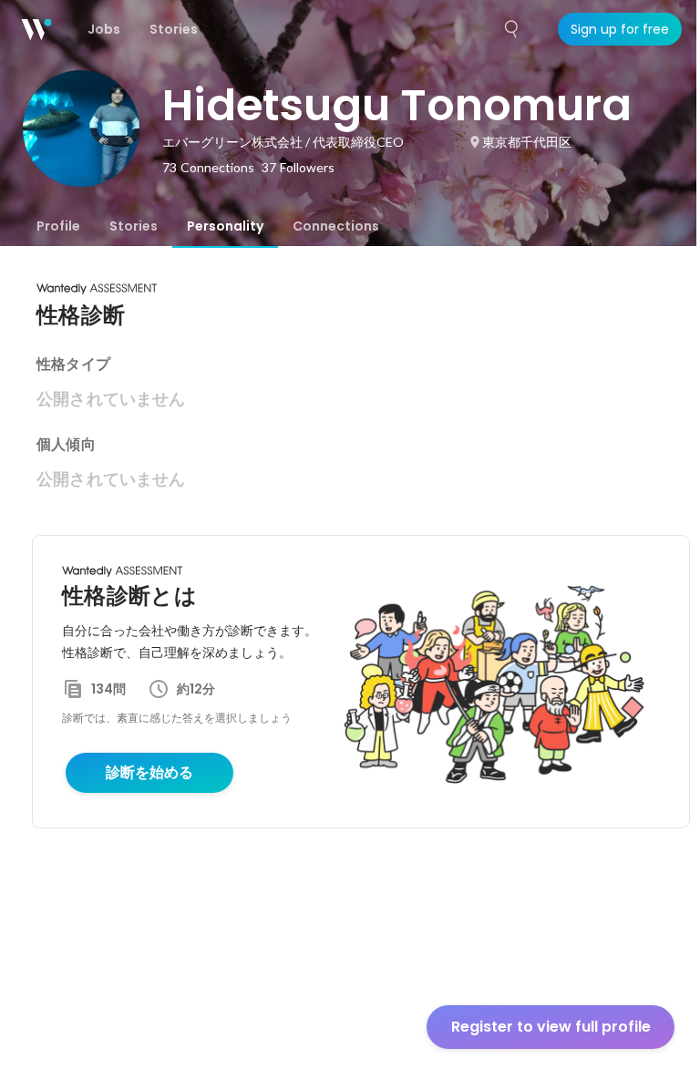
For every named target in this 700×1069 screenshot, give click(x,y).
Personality (225, 226)
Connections (336, 226)
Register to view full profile (551, 1026)
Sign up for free (620, 29)
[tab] (58, 226)
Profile (58, 226)
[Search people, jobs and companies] (512, 29)
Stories (133, 226)
